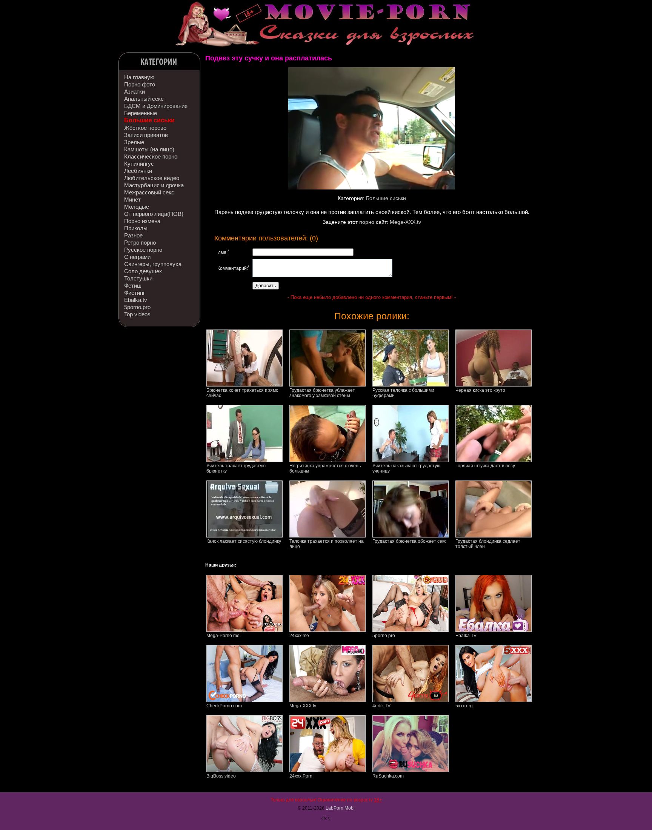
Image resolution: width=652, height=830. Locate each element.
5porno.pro (137, 307)
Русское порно (143, 249)
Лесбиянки (138, 171)
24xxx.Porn (300, 776)
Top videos (137, 314)
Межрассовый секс (149, 192)
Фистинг (134, 292)
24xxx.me (299, 635)
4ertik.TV (381, 705)
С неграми (137, 257)
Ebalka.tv (135, 300)
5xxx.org (464, 705)
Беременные (140, 113)
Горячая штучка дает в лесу (485, 465)
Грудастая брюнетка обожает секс (409, 541)
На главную (139, 77)
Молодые (136, 206)
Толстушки (138, 278)
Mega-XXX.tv (405, 222)
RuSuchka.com (388, 776)
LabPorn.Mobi (340, 808)
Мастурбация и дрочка (154, 185)
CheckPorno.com (224, 705)
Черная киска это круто (480, 390)
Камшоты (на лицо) (149, 149)
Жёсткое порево (145, 128)
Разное (133, 235)
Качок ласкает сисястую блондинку (243, 541)
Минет (132, 199)
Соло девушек (143, 271)
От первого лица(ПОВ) (153, 214)
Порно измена (142, 221)
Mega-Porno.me (223, 635)
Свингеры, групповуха (152, 264)
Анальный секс (144, 98)
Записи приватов (146, 135)
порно (366, 222)
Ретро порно (140, 242)
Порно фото (139, 84)
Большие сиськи (149, 120)
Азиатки (134, 91)
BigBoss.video (221, 776)
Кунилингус (139, 163)
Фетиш (132, 285)
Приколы (136, 228)
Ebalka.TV (466, 635)
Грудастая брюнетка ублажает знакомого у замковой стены (322, 393)
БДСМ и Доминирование (156, 106)
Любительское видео (151, 178)
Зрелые (134, 142)
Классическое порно (150, 156)
